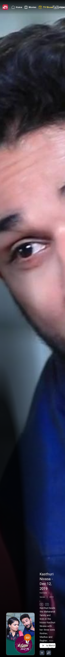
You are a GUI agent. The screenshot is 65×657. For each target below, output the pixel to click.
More (51, 641)
